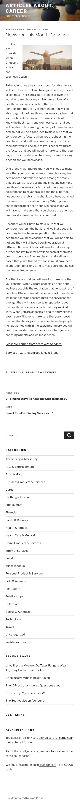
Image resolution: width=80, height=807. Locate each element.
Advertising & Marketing (22, 459)
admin (43, 29)
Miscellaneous (15, 566)
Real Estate (13, 589)
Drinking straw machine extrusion (28, 678)
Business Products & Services (25, 482)
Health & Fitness (17, 527)
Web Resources (16, 642)
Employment (14, 505)
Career (10, 489)
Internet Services (17, 550)
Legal (9, 558)
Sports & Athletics (18, 611)
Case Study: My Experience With (27, 693)
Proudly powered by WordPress (24, 798)
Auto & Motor (15, 474)
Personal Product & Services (34, 372)
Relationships (14, 596)
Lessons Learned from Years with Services (34, 344)
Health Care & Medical (20, 535)
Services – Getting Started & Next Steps (32, 352)
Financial (11, 512)
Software (12, 604)
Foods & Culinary (17, 520)
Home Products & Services (23, 543)
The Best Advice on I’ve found (25, 700)
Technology (13, 619)
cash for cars (47, 765)
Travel (10, 627)
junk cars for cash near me (56, 751)
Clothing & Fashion (18, 497)
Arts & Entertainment (20, 466)
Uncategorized (15, 634)
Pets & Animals (16, 581)
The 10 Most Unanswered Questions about (34, 685)
